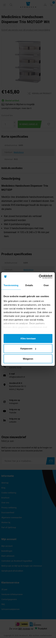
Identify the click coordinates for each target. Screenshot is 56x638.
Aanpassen (26, 348)
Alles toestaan (28, 338)
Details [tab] (29, 285)
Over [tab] (46, 285)
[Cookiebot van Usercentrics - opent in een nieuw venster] (39, 277)
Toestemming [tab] (11, 285)
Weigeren (28, 358)
